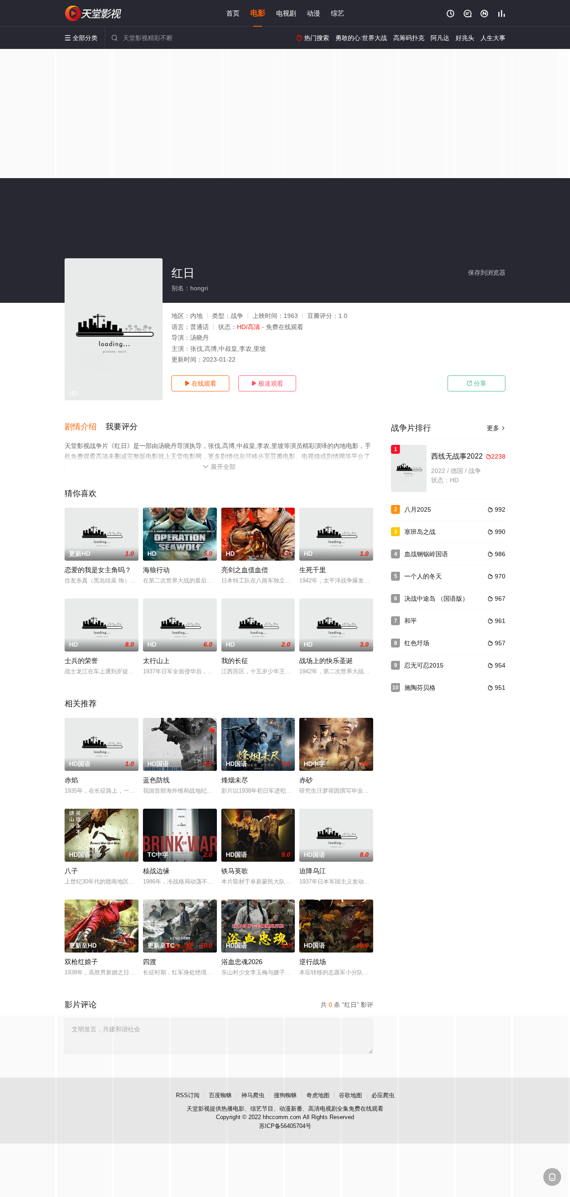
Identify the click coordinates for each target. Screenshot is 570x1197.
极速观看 (267, 383)
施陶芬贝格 (420, 687)
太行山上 (156, 660)
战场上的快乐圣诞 (326, 660)
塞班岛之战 (420, 531)
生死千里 (312, 570)
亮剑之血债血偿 (244, 570)
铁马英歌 (234, 871)
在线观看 (200, 383)
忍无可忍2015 (424, 665)
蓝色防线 (156, 780)
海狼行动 (156, 570)
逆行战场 (312, 961)
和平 (410, 620)
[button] (85, 427)
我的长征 (234, 660)
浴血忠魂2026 (241, 961)
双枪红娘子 (81, 961)
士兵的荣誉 (81, 660)
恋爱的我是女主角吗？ (98, 570)
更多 (496, 428)
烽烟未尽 (234, 780)
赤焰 (71, 780)
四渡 (149, 961)
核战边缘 (156, 871)
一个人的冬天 (423, 576)
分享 (476, 383)
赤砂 (306, 780)
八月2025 (417, 509)
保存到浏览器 (486, 272)
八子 (71, 871)
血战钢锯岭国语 (426, 554)
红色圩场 (416, 643)
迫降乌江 (312, 871)
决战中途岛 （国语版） (436, 598)
